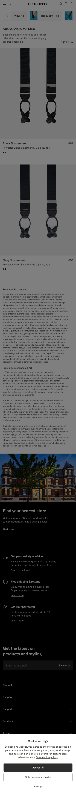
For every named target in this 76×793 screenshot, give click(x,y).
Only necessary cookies (38, 777)
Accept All (38, 767)
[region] (38, 763)
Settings (38, 786)
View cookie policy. (47, 757)
